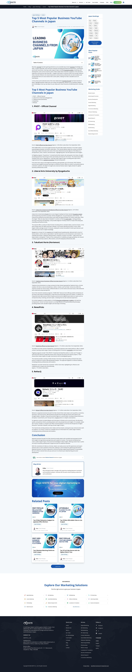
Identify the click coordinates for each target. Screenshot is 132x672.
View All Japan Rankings (94, 42)
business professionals (63, 300)
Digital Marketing (91, 105)
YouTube (39, 67)
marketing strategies (48, 160)
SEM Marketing (91, 124)
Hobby (90, 30)
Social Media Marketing (93, 130)
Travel (90, 38)
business (72, 67)
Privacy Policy (86, 666)
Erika (44, 468)
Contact (68, 647)
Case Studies (95, 2)
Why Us (67, 630)
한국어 (97, 648)
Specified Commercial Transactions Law (100, 666)
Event (90, 25)
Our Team (88, 2)
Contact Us (117, 2)
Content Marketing (92, 102)
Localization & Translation (93, 115)
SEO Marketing (91, 127)
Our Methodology (70, 635)
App (90, 20)
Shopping (91, 35)
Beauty (94, 20)
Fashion (95, 25)
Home (67, 625)
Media (96, 33)
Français (98, 645)
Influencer (96, 30)
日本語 (97, 640)
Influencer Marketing (92, 112)
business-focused (66, 81)
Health (96, 28)
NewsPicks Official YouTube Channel (45, 346)
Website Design (84, 647)
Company (102, 2)
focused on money (77, 214)
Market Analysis (91, 93)
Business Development (93, 99)
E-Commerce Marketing (93, 108)
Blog (111, 2)
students (71, 300)
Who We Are (68, 627)
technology (70, 350)
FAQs (107, 2)
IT (65, 215)
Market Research (91, 118)
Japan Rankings (36, 15)
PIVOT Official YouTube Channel (44, 145)
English (97, 643)
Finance (90, 28)
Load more (58, 566)
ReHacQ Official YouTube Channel (44, 410)
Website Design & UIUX (93, 133)
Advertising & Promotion (93, 96)
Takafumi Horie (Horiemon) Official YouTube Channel (49, 281)
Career (43, 15)
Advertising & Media (85, 642)
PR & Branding (84, 645)
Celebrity (96, 23)
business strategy (69, 70)
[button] (74, 2)
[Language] (123, 2)
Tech (96, 35)
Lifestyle (91, 33)
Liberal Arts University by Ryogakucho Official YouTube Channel (52, 209)
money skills (68, 219)
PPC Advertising (91, 121)
